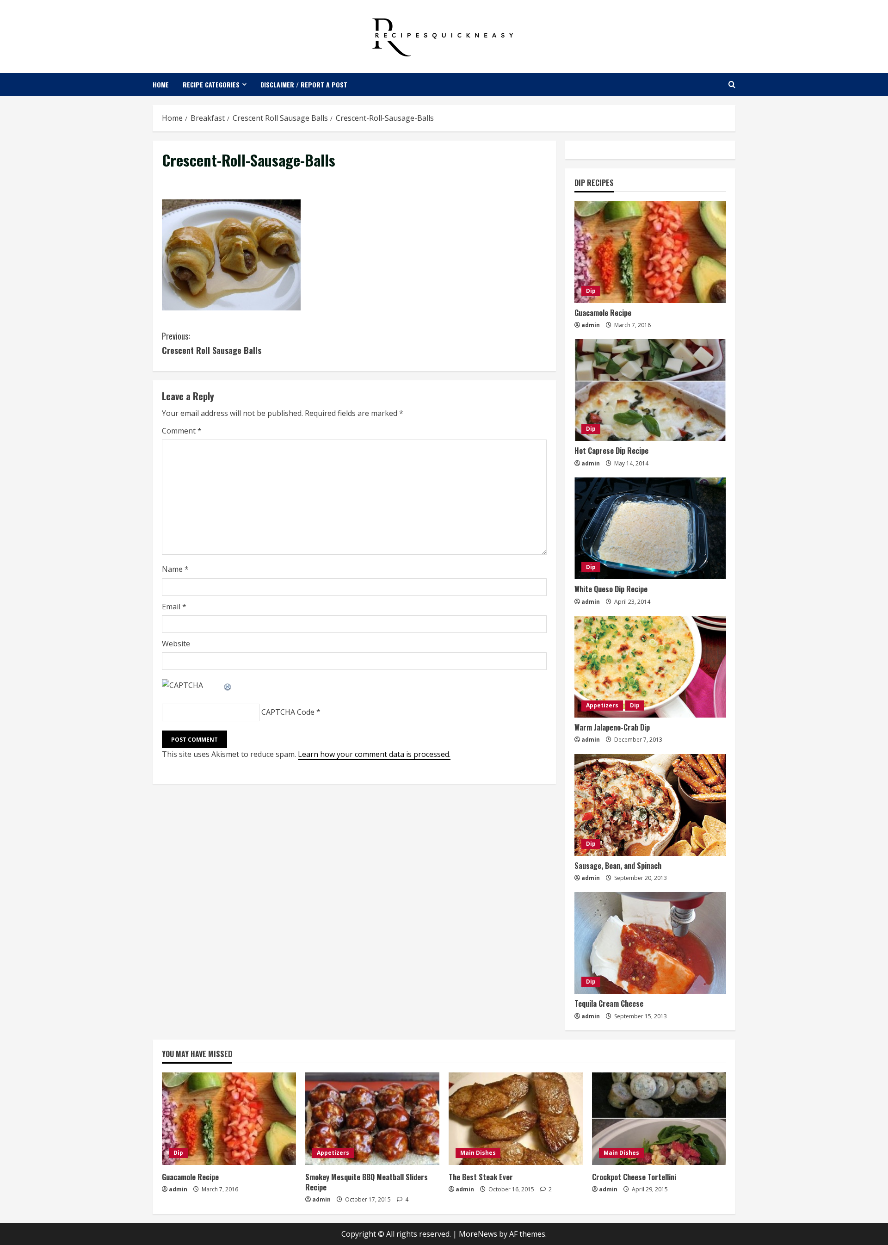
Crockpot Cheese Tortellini (634, 1177)
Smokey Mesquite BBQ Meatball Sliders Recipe (366, 1182)
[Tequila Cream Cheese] (650, 943)
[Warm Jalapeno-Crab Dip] (650, 667)
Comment (182, 431)
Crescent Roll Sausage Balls (211, 343)
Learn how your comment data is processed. (374, 754)
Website (176, 643)
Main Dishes (478, 1153)
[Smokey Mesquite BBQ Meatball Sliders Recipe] (372, 1118)
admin (590, 325)
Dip (591, 291)
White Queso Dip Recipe (611, 589)
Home (161, 84)
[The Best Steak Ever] (516, 1118)
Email (174, 606)
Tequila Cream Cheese (608, 1003)
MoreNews (478, 1234)
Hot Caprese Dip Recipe (611, 450)
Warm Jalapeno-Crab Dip (612, 727)
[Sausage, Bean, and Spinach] (650, 805)
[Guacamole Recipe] (650, 252)
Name (175, 569)
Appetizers (602, 705)
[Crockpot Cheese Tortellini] (659, 1118)
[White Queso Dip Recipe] (650, 528)
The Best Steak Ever (481, 1177)
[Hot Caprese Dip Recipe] (650, 390)
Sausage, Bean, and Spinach (617, 865)
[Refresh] (228, 685)
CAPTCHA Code (287, 712)
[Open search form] (731, 84)
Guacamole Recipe (602, 312)
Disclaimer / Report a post (303, 84)
